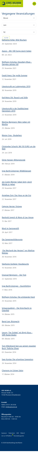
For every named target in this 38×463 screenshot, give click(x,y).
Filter (6, 38)
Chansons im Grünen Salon (12, 370)
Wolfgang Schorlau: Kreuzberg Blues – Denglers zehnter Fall (17, 63)
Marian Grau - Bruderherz (12, 135)
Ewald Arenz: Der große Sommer (14, 75)
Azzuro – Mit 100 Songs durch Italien (16, 51)
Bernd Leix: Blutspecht (10, 321)
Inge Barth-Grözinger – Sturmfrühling (16, 286)
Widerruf (22, 433)
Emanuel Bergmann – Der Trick (14, 275)
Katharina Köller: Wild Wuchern (14, 40)
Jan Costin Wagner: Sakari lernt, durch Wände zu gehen (17, 183)
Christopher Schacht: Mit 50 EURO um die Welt (18, 147)
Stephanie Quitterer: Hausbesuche (15, 264)
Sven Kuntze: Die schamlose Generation (17, 359)
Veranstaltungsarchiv (19, 436)
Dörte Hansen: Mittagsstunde (13, 160)
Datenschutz (12, 433)
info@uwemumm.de (11, 407)
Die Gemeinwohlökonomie (12, 239)
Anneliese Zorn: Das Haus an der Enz (16, 195)
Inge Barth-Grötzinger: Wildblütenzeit (16, 171)
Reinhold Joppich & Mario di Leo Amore (17, 217)
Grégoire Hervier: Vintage (12, 206)
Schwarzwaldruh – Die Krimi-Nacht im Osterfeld (17, 309)
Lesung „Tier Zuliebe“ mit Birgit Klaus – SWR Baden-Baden (17, 333)
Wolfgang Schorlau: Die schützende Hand (18, 297)
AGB (18, 433)
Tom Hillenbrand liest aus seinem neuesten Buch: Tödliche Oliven (19, 347)
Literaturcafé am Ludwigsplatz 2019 (16, 86)
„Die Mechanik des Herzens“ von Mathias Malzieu (18, 251)
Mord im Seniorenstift (10, 228)
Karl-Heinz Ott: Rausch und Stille (15, 97)
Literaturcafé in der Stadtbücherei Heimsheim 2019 (15, 109)
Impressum (4, 433)
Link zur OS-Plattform (6, 436)
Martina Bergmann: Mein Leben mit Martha (16, 123)
